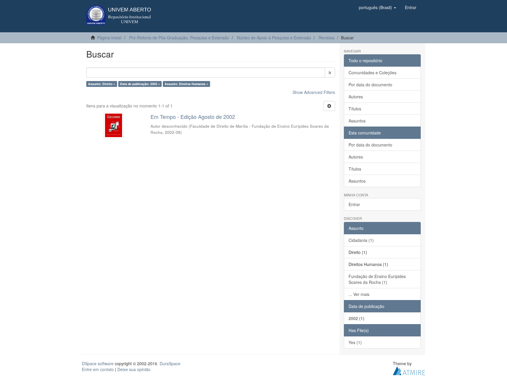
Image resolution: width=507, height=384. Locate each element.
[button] (377, 7)
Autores (356, 97)
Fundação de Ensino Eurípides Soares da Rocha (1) (377, 279)
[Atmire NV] (409, 370)
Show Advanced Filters (314, 92)
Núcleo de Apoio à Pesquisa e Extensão (274, 38)
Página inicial (109, 38)
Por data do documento (370, 84)
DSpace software (98, 363)
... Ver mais (359, 294)
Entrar (354, 204)
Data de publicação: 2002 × (140, 84)
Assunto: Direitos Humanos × (186, 84)
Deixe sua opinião (134, 369)
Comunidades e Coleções (372, 72)
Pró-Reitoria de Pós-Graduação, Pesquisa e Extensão (179, 38)
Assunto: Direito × (101, 84)
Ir (330, 72)
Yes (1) (355, 342)
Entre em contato (98, 369)
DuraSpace (170, 363)
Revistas (326, 38)
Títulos (355, 109)
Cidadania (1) (361, 240)
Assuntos (357, 121)
